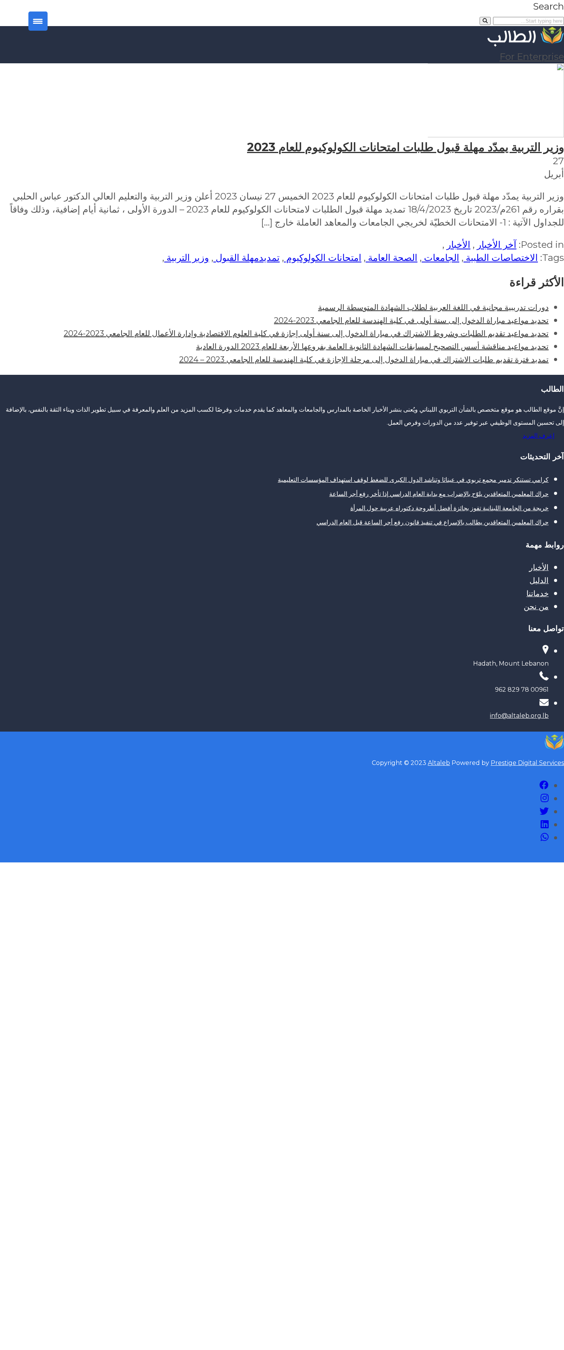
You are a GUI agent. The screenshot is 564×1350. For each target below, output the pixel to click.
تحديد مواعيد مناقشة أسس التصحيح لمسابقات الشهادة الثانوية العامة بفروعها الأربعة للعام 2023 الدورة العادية (372, 346)
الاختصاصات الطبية (500, 257)
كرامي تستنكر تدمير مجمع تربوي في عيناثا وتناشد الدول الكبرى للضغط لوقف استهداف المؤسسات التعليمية (413, 479)
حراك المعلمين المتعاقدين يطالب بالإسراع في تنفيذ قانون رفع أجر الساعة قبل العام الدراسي (433, 522)
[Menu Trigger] (38, 21)
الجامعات (440, 257)
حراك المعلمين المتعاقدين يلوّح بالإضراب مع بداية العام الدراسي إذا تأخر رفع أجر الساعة (439, 494)
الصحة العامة (391, 257)
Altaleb (439, 762)
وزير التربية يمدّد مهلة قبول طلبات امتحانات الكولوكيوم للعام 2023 (405, 147)
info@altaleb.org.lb (519, 715)
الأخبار (458, 244)
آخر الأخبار (496, 244)
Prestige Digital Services (527, 762)
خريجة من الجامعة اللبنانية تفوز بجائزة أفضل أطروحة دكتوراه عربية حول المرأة (449, 508)
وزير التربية (186, 257)
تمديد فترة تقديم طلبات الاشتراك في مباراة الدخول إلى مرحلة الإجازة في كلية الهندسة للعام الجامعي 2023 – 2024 (364, 359)
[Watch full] (493, 134)
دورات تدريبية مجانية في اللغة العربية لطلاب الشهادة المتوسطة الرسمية (433, 307)
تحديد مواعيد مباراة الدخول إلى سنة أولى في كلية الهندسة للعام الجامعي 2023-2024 (411, 320)
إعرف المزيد (538, 435)
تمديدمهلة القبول (246, 257)
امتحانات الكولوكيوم (322, 257)
